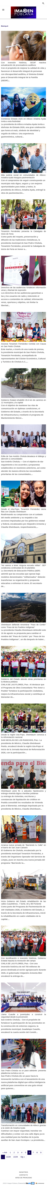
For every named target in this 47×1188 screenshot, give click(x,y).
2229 (15, 1157)
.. (2, 1157)
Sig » (22, 1157)
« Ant (5, 1152)
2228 (8, 1157)
